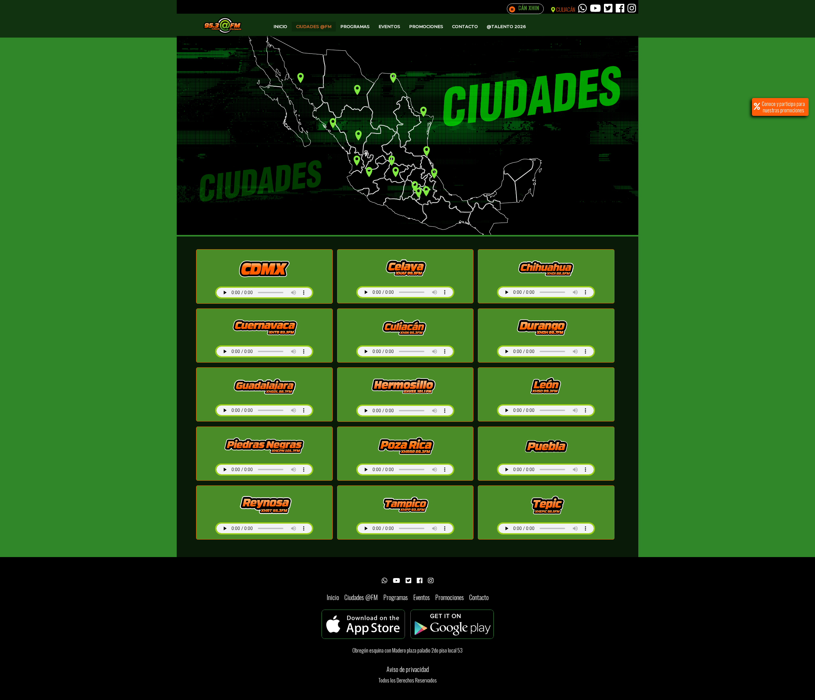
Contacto (465, 26)
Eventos (389, 26)
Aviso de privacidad (407, 669)
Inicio (280, 26)
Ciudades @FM (313, 26)
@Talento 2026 (506, 26)
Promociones (426, 26)
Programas (355, 26)
